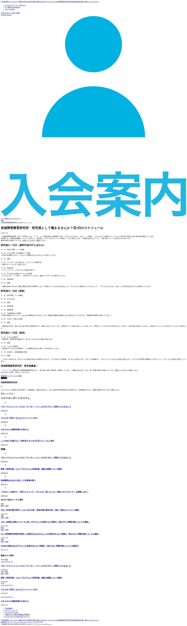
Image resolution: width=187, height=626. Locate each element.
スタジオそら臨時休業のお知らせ (15, 601)
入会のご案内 (15, 13)
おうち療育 (18, 376)
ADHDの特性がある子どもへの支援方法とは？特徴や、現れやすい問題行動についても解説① (40, 546)
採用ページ (26, 240)
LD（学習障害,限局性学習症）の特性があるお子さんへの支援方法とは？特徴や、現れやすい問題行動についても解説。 (50, 534)
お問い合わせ (5, 13)
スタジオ (10, 9)
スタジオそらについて (15, 5)
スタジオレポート (15, 218)
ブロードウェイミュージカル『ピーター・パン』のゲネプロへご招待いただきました (36, 566)
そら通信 (12, 7)
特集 (2, 504)
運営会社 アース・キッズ (9, 622)
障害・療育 (5, 506)
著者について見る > (8, 393)
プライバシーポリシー (26, 622)
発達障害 (4, 376)
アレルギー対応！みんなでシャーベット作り (19, 589)
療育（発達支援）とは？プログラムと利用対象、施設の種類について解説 (31, 578)
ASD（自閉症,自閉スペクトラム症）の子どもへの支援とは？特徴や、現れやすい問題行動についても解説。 (45, 522)
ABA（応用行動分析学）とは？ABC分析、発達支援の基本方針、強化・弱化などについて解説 (40, 510)
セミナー (10, 376)
